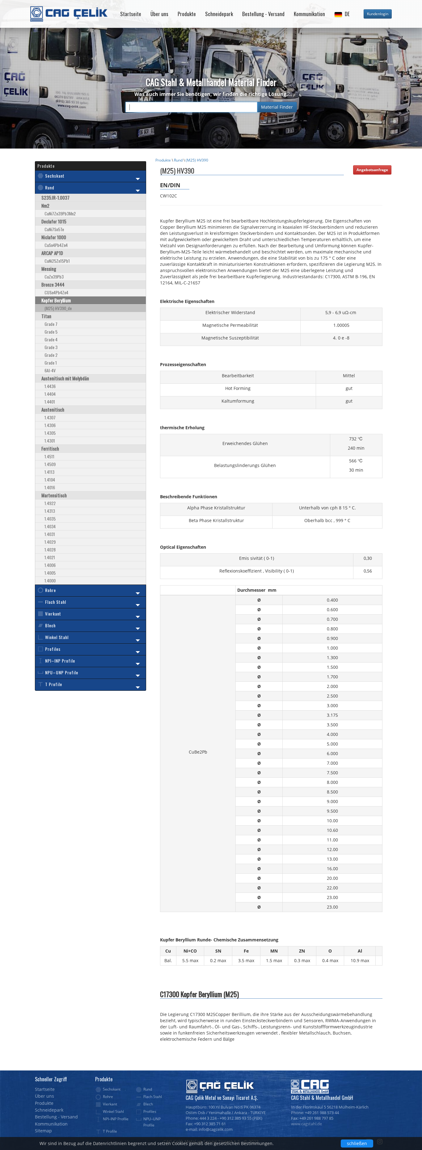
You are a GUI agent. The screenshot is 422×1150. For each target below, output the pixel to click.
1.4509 (50, 464)
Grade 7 (50, 324)
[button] (342, 14)
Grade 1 (50, 362)
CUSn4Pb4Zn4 (56, 292)
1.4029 (50, 541)
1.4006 (50, 565)
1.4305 (50, 433)
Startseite (130, 14)
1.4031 (49, 534)
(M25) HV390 (197, 160)
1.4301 (49, 440)
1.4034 (50, 526)
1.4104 (49, 479)
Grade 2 (50, 355)
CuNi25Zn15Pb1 (57, 260)
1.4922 (50, 503)
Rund (178, 160)
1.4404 (50, 394)
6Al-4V (50, 370)
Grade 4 (50, 339)
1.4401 (49, 401)
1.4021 (49, 557)
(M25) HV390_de (58, 308)
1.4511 (49, 456)
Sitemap (43, 1131)
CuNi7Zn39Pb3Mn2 (60, 213)
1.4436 (50, 386)
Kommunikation (309, 14)
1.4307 (50, 417)
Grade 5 (50, 331)
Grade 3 (50, 347)
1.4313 (49, 511)
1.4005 (50, 572)
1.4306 (50, 425)
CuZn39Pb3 (54, 276)
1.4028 (50, 549)
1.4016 (49, 487)
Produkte (187, 14)
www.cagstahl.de (306, 1123)
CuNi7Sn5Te (54, 229)
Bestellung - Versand (263, 14)
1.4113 (49, 472)
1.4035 (50, 518)
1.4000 (50, 580)
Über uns (159, 14)
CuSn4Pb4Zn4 (56, 245)
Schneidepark (219, 14)
